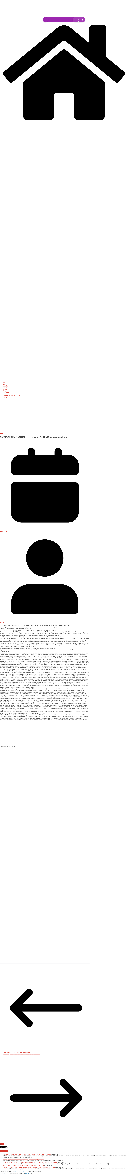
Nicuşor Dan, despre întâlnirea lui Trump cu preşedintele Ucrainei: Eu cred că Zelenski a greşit (29, 1167)
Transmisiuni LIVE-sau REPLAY (11, 395)
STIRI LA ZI (4, 1151)
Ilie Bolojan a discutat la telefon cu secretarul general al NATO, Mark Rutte (23, 1159)
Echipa (5, 389)
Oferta (5, 397)
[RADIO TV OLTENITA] (29, 16)
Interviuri (5, 386)
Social (4, 394)
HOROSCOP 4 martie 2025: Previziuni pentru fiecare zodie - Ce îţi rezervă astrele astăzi (27, 1154)
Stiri (4, 384)
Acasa (4, 382)
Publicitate (6, 392)
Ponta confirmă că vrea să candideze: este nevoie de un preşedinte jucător (23, 1165)
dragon (2, 622)
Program (5, 391)
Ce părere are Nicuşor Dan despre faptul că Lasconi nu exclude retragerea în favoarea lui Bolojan (30, 1162)
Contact (5, 387)
